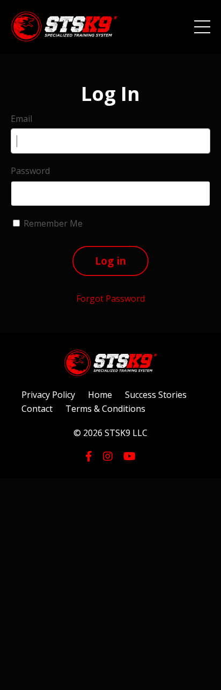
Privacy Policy (48, 395)
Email (21, 119)
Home (100, 395)
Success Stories (156, 395)
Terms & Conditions (105, 409)
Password (30, 171)
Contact (37, 409)
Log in (111, 260)
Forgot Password (110, 298)
